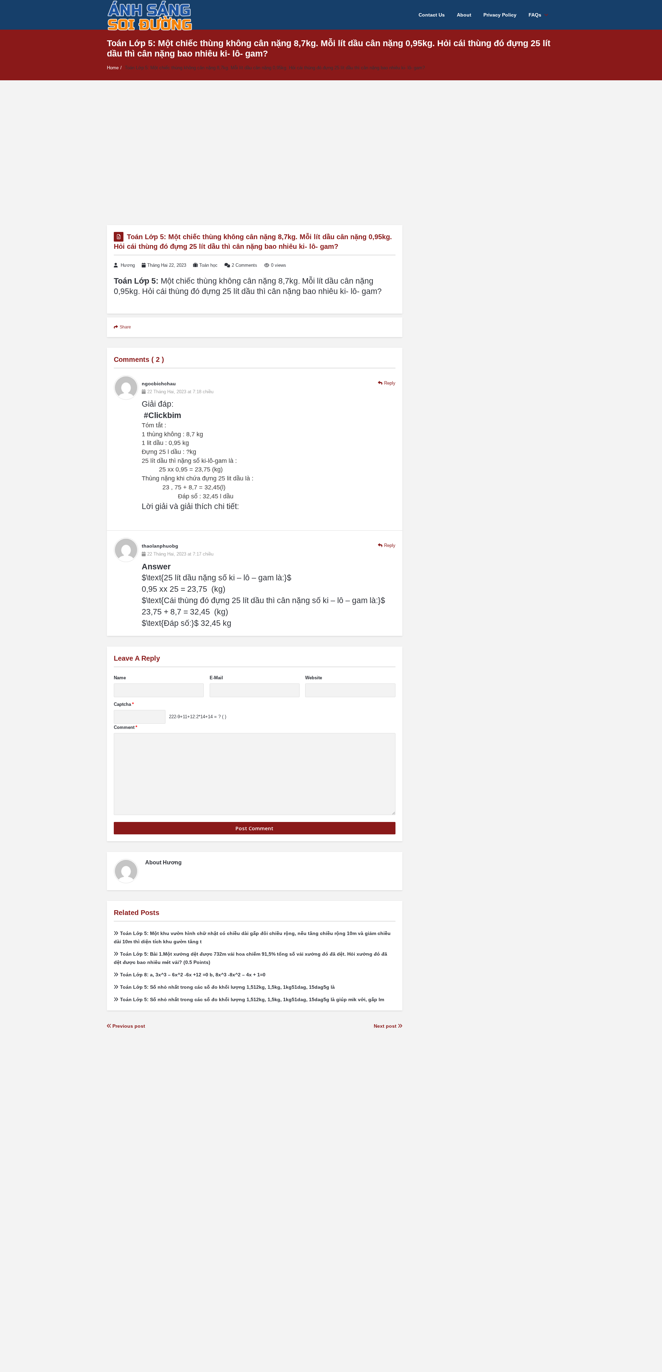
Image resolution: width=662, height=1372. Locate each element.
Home (113, 67)
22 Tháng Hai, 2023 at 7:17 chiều (180, 554)
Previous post (128, 1026)
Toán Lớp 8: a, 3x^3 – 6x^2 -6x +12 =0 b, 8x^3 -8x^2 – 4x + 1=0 (192, 974)
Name (120, 677)
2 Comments (244, 265)
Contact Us (432, 15)
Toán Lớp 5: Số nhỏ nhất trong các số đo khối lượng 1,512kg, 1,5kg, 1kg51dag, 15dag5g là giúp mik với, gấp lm (252, 999)
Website (313, 677)
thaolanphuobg (160, 546)
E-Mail (216, 677)
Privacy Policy (499, 15)
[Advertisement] (331, 152)
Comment (125, 727)
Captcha (124, 704)
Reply (389, 383)
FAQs (535, 15)
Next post (386, 1026)
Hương (128, 265)
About (464, 15)
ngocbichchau (159, 383)
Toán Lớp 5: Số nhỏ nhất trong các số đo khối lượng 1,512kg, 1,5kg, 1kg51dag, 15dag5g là (227, 987)
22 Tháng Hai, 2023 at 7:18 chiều (180, 391)
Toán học (208, 265)
